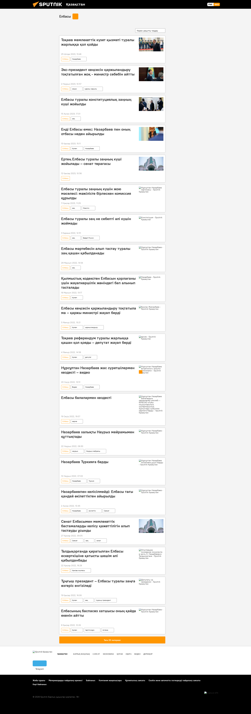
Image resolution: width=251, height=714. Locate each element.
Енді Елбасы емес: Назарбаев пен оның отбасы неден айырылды (95, 131)
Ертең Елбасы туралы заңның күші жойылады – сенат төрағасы (91, 161)
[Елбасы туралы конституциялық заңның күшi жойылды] (151, 104)
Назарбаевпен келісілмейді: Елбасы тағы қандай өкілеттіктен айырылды (97, 493)
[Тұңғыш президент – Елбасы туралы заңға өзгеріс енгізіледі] (151, 582)
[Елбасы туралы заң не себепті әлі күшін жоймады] (151, 218)
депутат (88, 357)
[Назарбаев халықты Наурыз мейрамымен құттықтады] (151, 432)
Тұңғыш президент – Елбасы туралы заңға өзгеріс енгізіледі (98, 583)
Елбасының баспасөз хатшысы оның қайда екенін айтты (98, 613)
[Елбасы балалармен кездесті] (151, 404)
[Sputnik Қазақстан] (48, 8)
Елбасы (65, 16)
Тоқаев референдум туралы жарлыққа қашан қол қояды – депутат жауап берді (96, 340)
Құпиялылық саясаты (135, 680)
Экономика (108, 654)
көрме (74, 421)
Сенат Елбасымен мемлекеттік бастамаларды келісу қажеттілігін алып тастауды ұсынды (95, 526)
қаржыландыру (91, 327)
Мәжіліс (86, 208)
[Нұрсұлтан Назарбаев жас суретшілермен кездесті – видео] (151, 370)
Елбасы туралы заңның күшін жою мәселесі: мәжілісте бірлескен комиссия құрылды (96, 193)
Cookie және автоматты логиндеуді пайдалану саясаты (174, 680)
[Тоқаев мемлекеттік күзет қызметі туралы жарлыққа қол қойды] (151, 44)
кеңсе (74, 89)
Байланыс (90, 680)
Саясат (106, 511)
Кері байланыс (40, 684)
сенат (98, 540)
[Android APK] (211, 693)
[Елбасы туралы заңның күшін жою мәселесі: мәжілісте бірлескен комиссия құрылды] (151, 190)
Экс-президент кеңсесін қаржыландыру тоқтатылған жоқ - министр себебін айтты (98, 72)
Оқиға (128, 654)
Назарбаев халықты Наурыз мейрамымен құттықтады (97, 434)
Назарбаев (76, 59)
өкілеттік (92, 511)
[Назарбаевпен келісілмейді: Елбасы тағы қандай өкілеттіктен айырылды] (151, 491)
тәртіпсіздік (89, 630)
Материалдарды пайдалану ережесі (66, 680)
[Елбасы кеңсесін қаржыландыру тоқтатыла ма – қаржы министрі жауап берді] (151, 308)
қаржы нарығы (91, 89)
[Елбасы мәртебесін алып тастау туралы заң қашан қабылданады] (151, 248)
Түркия (91, 481)
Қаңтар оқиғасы (78, 570)
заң (73, 119)
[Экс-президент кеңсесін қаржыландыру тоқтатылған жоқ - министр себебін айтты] (151, 74)
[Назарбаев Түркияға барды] (151, 462)
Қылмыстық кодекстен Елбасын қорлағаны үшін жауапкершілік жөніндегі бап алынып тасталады (98, 283)
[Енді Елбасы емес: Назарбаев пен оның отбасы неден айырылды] (151, 134)
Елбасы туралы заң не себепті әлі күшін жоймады (96, 221)
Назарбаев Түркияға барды (84, 461)
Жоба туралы (39, 680)
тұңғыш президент (103, 600)
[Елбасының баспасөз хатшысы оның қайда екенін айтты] (151, 611)
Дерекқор (148, 654)
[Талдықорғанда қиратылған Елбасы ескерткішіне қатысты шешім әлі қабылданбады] (151, 554)
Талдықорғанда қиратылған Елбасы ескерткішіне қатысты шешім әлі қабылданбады (92, 556)
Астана (105, 630)
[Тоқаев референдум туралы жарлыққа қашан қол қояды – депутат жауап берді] (151, 338)
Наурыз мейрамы (93, 451)
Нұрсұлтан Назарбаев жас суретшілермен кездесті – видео (98, 370)
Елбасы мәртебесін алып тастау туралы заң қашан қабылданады (95, 250)
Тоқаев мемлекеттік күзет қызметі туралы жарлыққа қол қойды (97, 42)
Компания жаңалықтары (110, 680)
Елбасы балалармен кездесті (86, 397)
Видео (74, 387)
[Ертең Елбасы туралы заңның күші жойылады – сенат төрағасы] (151, 164)
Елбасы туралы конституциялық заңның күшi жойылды (96, 101)
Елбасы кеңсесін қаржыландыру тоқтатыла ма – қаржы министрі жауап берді (98, 310)
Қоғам (74, 148)
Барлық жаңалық (81, 654)
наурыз (75, 451)
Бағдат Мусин (88, 238)
